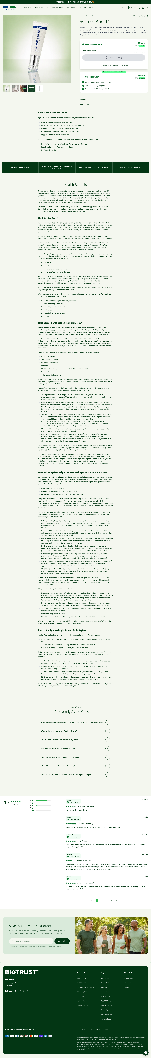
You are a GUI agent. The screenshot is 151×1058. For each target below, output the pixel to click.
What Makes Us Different (133, 983)
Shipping (80, 996)
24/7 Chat (133, 8)
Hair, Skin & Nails (107, 1014)
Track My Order (83, 992)
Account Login (82, 978)
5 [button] (116, 900)
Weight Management (108, 1001)
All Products (105, 978)
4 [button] (111, 900)
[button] (92, 900)
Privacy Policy (81, 1030)
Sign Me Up (62, 941)
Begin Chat (11, 985)
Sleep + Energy (106, 1005)
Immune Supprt (106, 1019)
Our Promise (128, 978)
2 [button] (101, 900)
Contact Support (83, 1005)
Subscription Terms (102, 1030)
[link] (43, 810)
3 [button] (106, 900)
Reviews (127, 987)
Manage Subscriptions (85, 987)
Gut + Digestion (106, 1010)
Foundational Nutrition (109, 992)
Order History (82, 983)
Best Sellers (105, 983)
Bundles (104, 987)
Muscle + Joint (106, 996)
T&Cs (90, 1030)
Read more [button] (108, 869)
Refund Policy (82, 1001)
